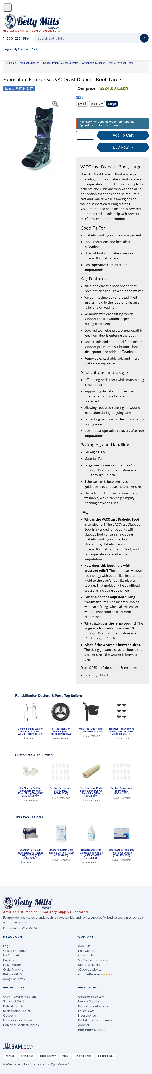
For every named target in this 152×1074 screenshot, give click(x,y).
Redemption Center (16, 1011)
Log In (7, 49)
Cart (34, 49)
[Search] (144, 38)
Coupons (9, 1015)
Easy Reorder (12, 964)
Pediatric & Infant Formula (95, 1020)
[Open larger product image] (37, 138)
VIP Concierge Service (93, 960)
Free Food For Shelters (18, 1020)
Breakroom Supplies (92, 1029)
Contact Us (85, 955)
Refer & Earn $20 (14, 1006)
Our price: (87, 88)
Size (80, 97)
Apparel (83, 1025)
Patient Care (86, 1011)
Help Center (86, 950)
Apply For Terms (14, 979)
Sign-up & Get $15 (15, 1001)
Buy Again (9, 960)
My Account (21, 49)
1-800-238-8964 (17, 38)
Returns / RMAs (13, 974)
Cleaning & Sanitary (91, 996)
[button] (5, 138)
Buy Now (121, 147)
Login (7, 946)
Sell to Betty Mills (89, 964)
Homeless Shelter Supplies (21, 1025)
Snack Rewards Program (19, 996)
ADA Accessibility (89, 969)
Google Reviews (95, 974)
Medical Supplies (89, 1001)
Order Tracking (13, 969)
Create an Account (15, 950)
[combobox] (85, 135)
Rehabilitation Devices (93, 1006)
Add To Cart (123, 135)
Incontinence (87, 1015)
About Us (84, 946)
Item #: (9, 88)
